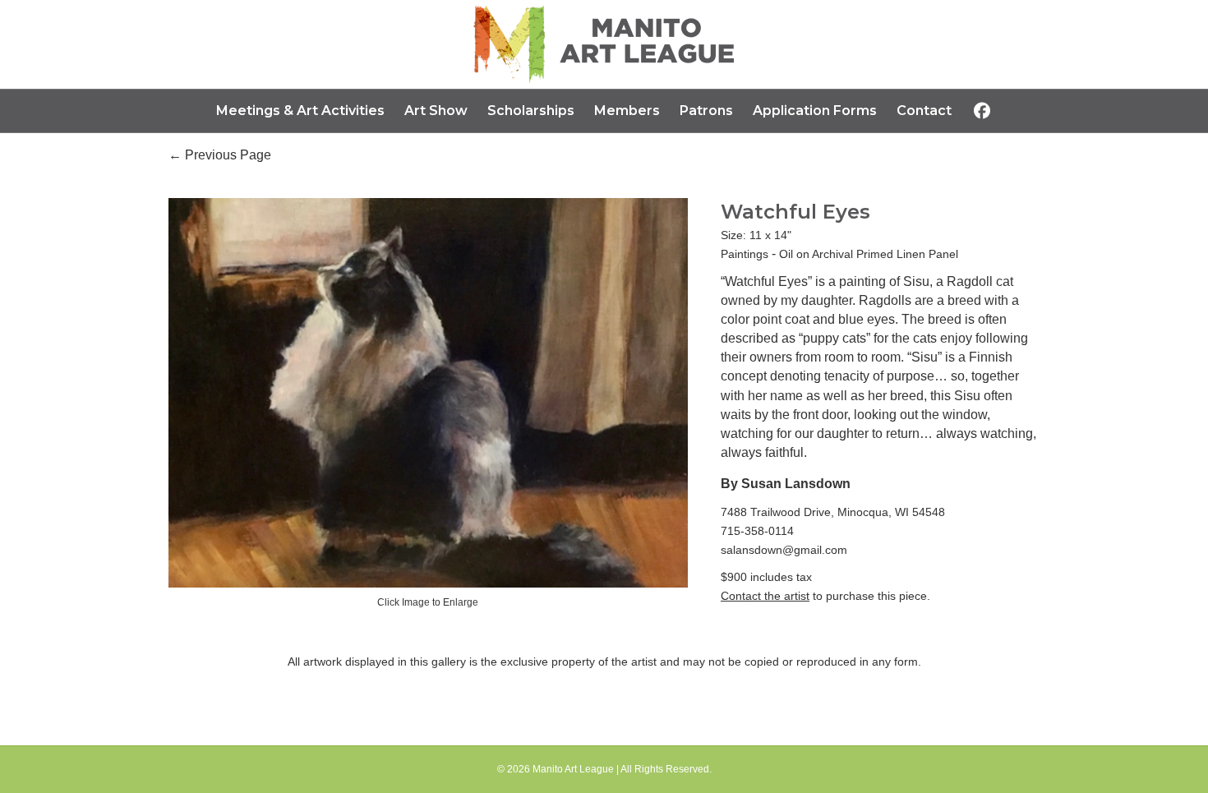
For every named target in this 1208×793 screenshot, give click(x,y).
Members (627, 110)
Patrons (706, 110)
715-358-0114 (757, 530)
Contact (924, 110)
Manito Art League (573, 769)
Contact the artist (765, 595)
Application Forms (815, 110)
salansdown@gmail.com (784, 549)
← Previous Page (219, 155)
